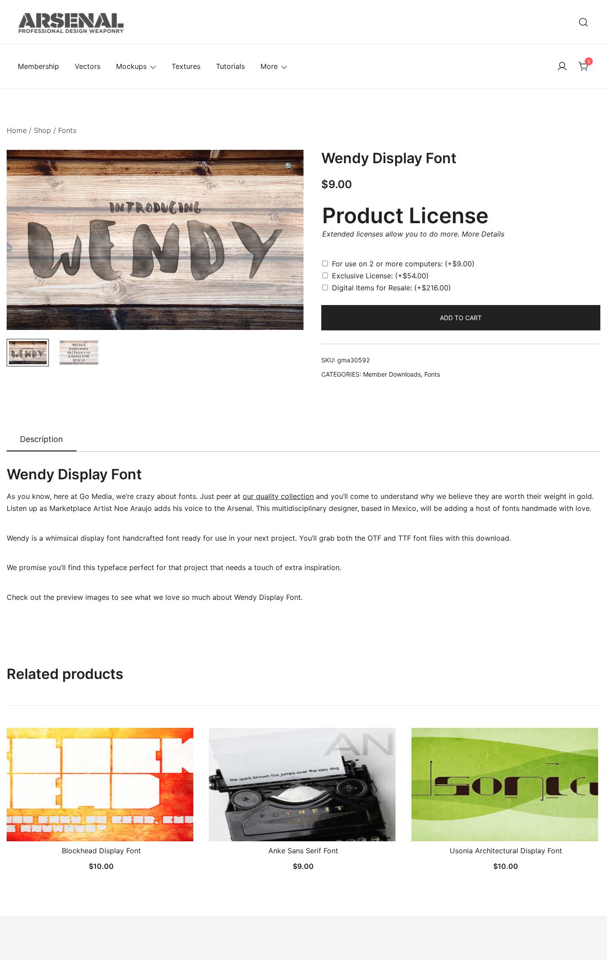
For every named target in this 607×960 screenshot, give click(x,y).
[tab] (41, 439)
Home (17, 130)
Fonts (67, 130)
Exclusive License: (380, 275)
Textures (186, 66)
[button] (289, 167)
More (269, 66)
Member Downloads (392, 374)
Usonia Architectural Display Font (506, 850)
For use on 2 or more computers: (403, 263)
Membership (38, 66)
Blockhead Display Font (101, 850)
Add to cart (461, 317)
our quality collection (278, 496)
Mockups (131, 66)
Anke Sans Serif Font (303, 850)
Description (41, 439)
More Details (483, 233)
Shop (42, 130)
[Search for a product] (583, 22)
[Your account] (562, 66)
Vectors (87, 66)
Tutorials (230, 66)
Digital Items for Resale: (391, 287)
